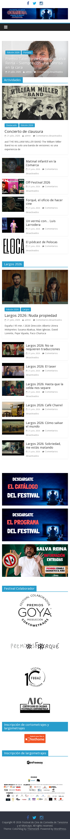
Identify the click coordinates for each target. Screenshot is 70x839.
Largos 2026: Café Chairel (44, 405)
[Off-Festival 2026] (13, 181)
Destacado (11, 125)
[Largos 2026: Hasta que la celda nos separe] (13, 383)
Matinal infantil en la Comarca (41, 163)
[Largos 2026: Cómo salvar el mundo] (13, 421)
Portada (34, 56)
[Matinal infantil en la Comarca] (13, 160)
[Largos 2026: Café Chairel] (13, 404)
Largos (26, 309)
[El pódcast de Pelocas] (13, 240)
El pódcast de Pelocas (41, 242)
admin (35, 71)
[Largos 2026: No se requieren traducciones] (13, 344)
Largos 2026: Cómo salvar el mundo (44, 425)
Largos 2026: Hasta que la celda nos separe (44, 386)
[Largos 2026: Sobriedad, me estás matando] (13, 442)
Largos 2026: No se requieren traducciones (43, 347)
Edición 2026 (20, 56)
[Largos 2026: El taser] (13, 365)
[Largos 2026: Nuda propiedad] (35, 272)
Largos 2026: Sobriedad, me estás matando (43, 445)
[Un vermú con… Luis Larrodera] (13, 219)
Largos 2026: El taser (41, 366)
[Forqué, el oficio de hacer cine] (13, 199)
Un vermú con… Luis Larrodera (41, 223)
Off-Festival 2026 (38, 182)
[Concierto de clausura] (35, 88)
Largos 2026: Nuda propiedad (31, 315)
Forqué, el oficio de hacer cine (44, 202)
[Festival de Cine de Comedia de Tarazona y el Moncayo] (35, 10)
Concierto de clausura (24, 131)
